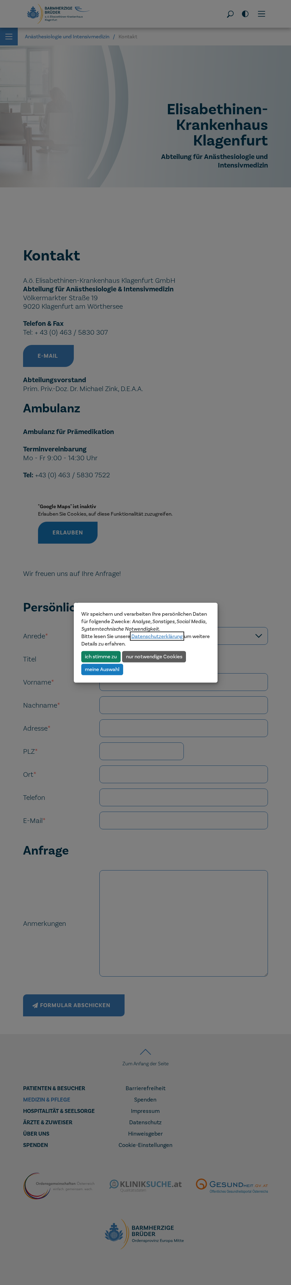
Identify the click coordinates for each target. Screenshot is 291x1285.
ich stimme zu (101, 656)
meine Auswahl (102, 669)
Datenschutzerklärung (157, 636)
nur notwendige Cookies (154, 656)
